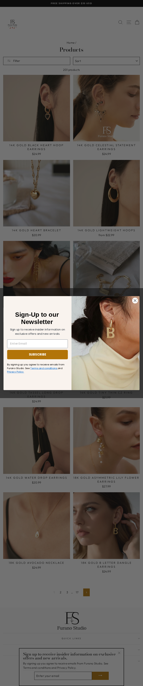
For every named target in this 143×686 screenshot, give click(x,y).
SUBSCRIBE (37, 354)
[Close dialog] (135, 300)
